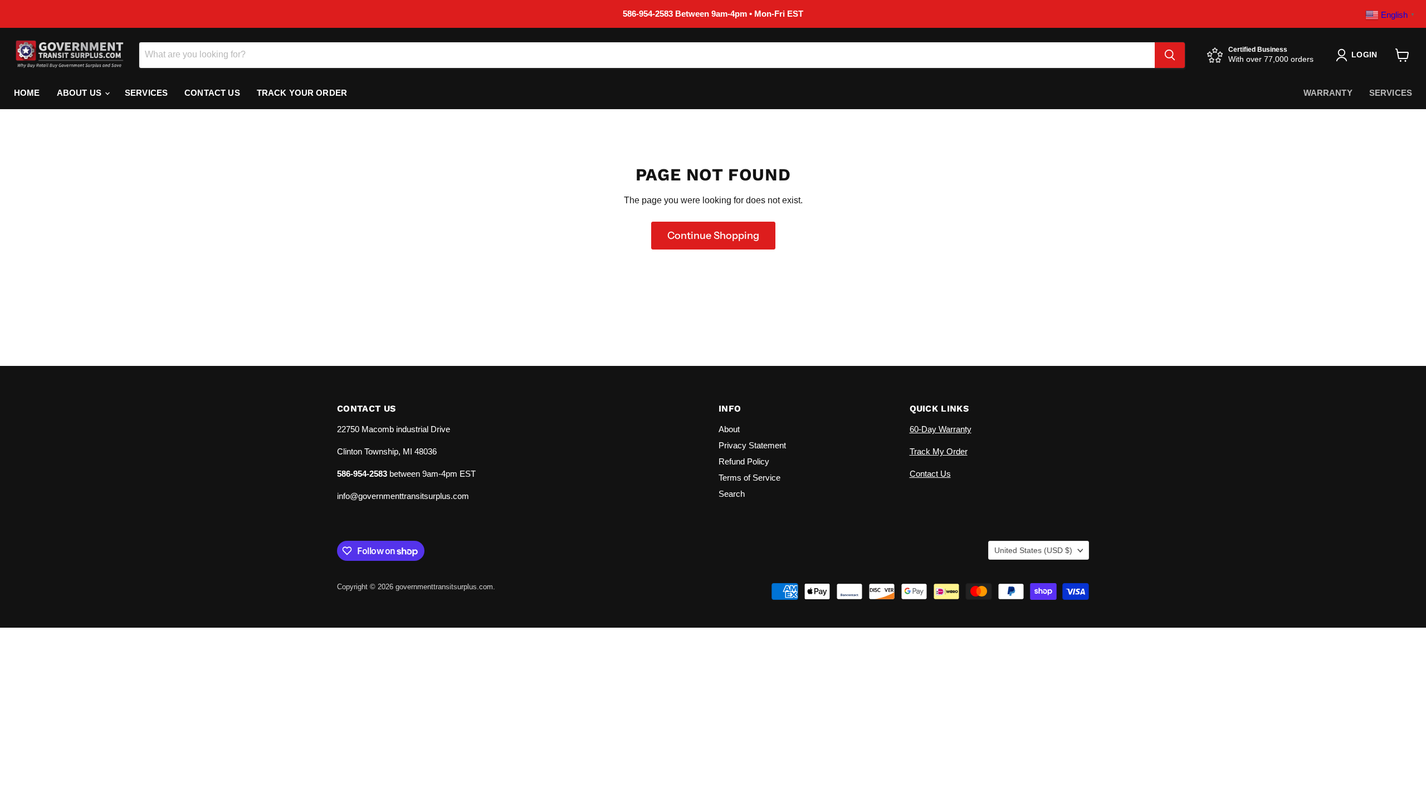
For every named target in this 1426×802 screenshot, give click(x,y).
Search (732, 493)
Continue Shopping (713, 235)
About (729, 429)
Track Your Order (302, 92)
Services (146, 92)
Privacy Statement (752, 445)
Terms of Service (749, 477)
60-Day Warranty (940, 429)
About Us (80, 92)
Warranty (1327, 92)
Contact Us (212, 92)
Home (27, 92)
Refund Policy (744, 461)
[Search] (1170, 55)
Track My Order (939, 451)
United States (1033, 550)
